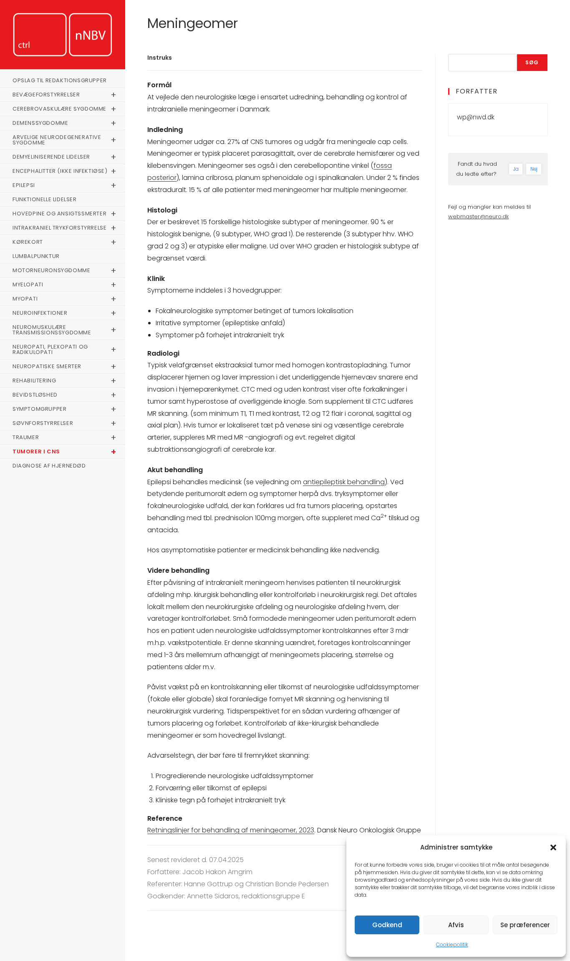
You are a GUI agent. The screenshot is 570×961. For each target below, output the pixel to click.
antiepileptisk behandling (344, 482)
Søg (532, 62)
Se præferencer (525, 925)
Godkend (387, 925)
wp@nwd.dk (475, 117)
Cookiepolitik (452, 944)
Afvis (456, 925)
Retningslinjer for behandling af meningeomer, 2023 (230, 830)
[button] (553, 847)
